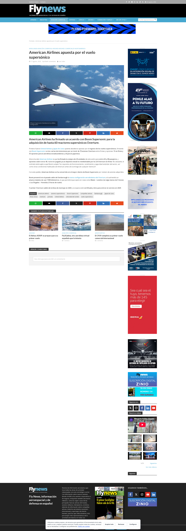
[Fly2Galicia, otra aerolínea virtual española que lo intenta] (76, 222)
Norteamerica (80, 48)
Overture (42, 197)
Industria (43, 20)
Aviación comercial (58, 20)
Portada (31, 41)
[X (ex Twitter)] (130, 408)
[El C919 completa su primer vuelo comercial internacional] (109, 222)
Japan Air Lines (109, 193)
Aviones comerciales (66, 48)
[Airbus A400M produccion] (135, 447)
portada (50, 197)
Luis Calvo (62, 61)
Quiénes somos (33, 2)
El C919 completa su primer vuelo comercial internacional (109, 236)
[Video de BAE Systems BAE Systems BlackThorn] (150, 438)
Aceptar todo (109, 524)
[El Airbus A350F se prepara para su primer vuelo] (43, 222)
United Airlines (59, 197)
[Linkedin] (147, 408)
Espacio (81, 20)
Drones (91, 20)
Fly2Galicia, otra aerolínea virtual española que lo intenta (75, 236)
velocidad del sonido (72, 197)
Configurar (133, 524)
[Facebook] (142, 408)
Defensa (72, 20)
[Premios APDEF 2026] (150, 456)
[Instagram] (136, 408)
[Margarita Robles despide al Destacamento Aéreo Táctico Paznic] (135, 438)
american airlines (43, 193)
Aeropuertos (100, 233)
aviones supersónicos (58, 193)
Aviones (55, 48)
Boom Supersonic (72, 193)
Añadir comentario (50, 61)
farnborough (98, 193)
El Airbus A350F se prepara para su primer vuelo (43, 236)
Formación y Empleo (104, 20)
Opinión (33, 20)
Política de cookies (84, 526)
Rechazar (121, 524)
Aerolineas (33, 48)
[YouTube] (153, 408)
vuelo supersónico (87, 197)
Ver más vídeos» (151, 467)
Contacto (43, 2)
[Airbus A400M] (150, 447)
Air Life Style (121, 20)
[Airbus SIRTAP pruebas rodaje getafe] (135, 456)
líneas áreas (33, 197)
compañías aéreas (86, 193)
